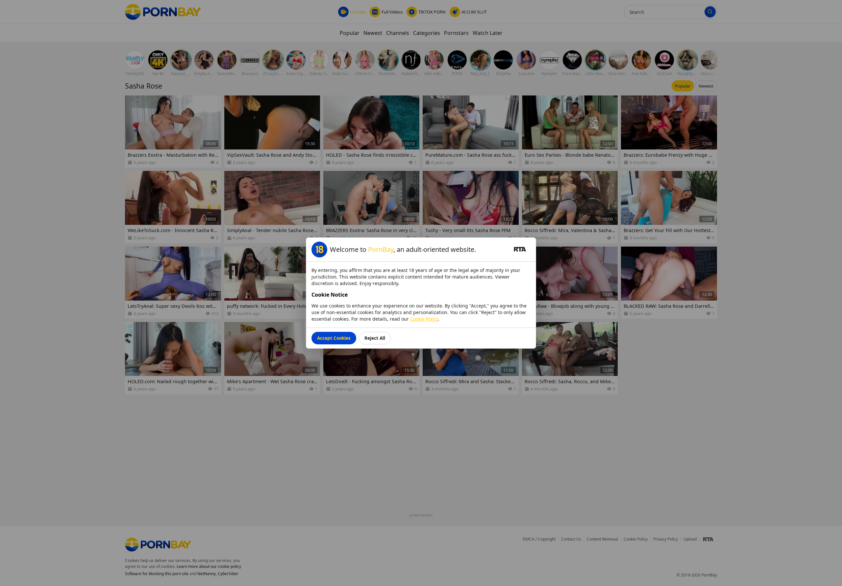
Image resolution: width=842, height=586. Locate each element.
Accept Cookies (334, 338)
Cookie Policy (424, 319)
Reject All (374, 338)
